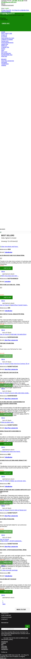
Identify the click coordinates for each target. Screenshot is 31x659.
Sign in (3, 4)
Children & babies (7, 39)
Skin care (4, 52)
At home (4, 36)
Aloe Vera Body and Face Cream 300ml (13, 78)
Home (3, 32)
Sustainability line (6, 55)
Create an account (7, 5)
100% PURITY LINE (6, 33)
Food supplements (7, 43)
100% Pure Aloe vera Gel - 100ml (11, 109)
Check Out (7, 23)
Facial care (4, 41)
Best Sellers (5, 68)
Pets (2, 50)
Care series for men (7, 38)
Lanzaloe (4, 62)
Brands (3, 59)
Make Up (4, 46)
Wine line (4, 56)
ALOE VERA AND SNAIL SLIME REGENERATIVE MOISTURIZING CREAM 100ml (12, 403)
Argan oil (4, 35)
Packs (3, 49)
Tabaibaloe (5, 64)
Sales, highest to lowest (9, 238)
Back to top (22, 609)
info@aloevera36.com (8, 2)
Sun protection (6, 53)
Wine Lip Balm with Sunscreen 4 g (10, 431)
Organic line (5, 47)
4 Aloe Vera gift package (8, 579)
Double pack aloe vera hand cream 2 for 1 (13, 460)
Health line (4, 44)
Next (4, 604)
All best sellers (6, 226)
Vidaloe (3, 65)
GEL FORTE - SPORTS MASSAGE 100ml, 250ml (13, 550)
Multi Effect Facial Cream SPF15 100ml (13, 134)
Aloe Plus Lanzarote (7, 61)
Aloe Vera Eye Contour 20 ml (10, 196)
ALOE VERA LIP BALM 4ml (7, 519)
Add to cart (7, 93)
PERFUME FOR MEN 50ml (8, 167)
